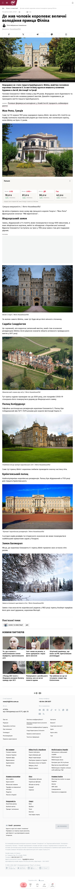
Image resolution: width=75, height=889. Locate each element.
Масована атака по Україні (37, 763)
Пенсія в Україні (11, 794)
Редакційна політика (9, 726)
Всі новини (10, 750)
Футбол (31, 806)
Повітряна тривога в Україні (38, 760)
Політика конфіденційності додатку (37, 727)
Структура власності (56, 726)
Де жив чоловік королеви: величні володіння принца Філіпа (38, 8)
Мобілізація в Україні (60, 750)
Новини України (11, 755)
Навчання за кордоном (59, 792)
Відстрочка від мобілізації (60, 765)
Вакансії (52, 722)
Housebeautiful (15, 29)
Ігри (51, 735)
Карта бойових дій (35, 755)
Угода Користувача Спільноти (35, 730)
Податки (8, 792)
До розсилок (62, 826)
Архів (51, 729)
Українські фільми (35, 782)
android (10, 868)
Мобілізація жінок (57, 760)
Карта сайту (53, 732)
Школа (54, 784)
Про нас (5, 719)
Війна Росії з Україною (37, 750)
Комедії (31, 787)
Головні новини (11, 752)
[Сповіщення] (72, 3)
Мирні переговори (35, 757)
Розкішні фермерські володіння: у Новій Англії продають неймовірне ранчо (35, 104)
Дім (3, 8)
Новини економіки (13, 777)
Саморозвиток (56, 789)
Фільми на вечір (34, 784)
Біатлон (31, 812)
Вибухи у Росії (33, 765)
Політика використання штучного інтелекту (37, 723)
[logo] (12, 3)
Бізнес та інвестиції (12, 8)
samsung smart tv (44, 868)
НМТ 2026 (55, 787)
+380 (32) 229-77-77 (16, 857)
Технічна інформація (33, 737)
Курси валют (10, 782)
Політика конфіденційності (35, 719)
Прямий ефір (10, 757)
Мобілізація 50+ (57, 757)
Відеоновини (10, 760)
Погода (8, 765)
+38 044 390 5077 (45, 702)
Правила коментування (34, 733)
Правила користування (10, 739)
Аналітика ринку (11, 804)
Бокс (30, 804)
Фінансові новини (12, 784)
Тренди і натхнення (12, 809)
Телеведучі (6, 732)
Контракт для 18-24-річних (60, 762)
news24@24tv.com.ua (10, 702)
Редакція (5, 722)
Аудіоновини (10, 763)
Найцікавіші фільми (35, 779)
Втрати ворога (33, 768)
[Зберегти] (66, 34)
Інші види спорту (34, 814)
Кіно (30, 777)
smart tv (32, 868)
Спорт (31, 801)
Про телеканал (7, 729)
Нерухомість (11, 801)
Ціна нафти (9, 779)
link (39, 710)
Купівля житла (10, 806)
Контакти (53, 719)
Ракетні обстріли (34, 752)
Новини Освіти (57, 777)
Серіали (31, 790)
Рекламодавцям (7, 735)
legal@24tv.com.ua (28, 859)
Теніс (30, 809)
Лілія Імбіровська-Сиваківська (16, 25)
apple (21, 868)
